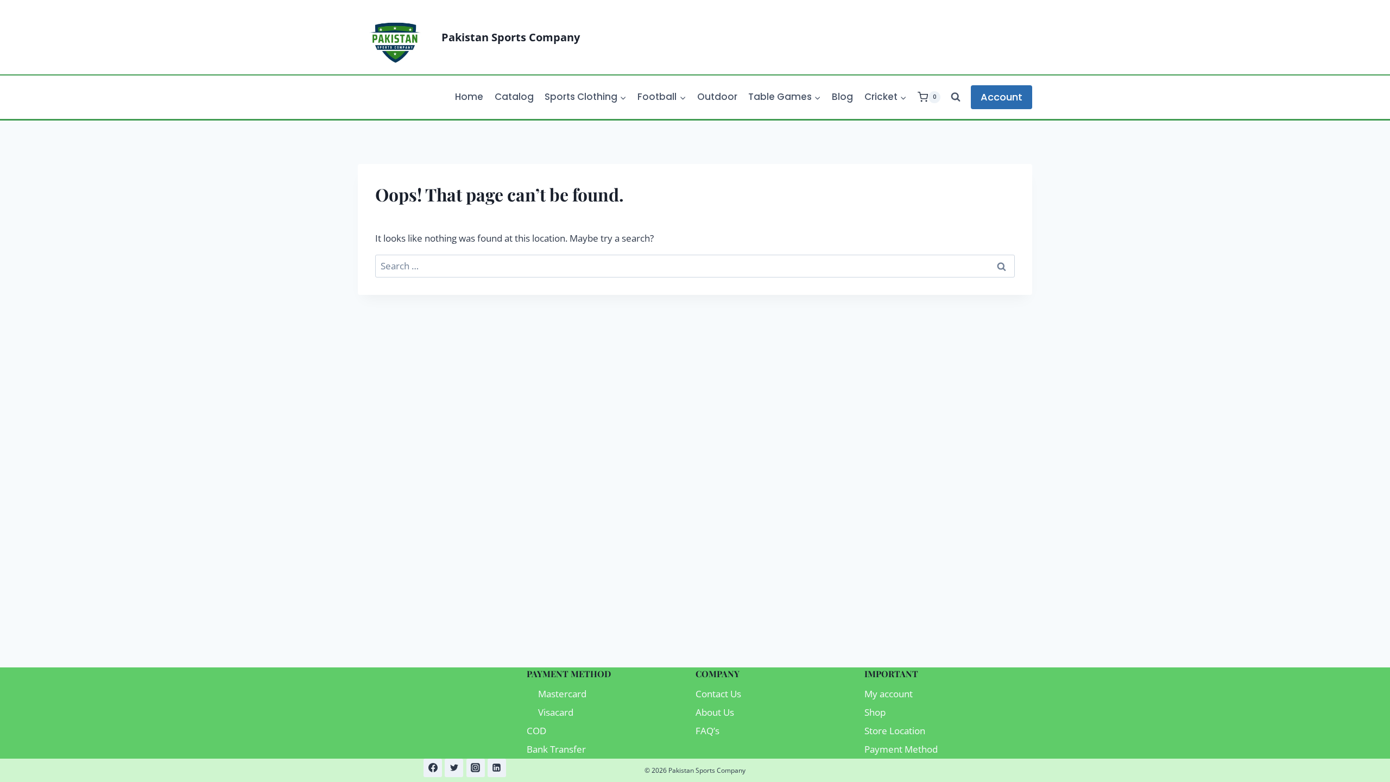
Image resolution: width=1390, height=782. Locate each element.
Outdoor (717, 96)
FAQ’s (707, 730)
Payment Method (901, 749)
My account (888, 694)
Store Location (894, 730)
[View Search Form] (955, 97)
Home (469, 96)
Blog (842, 96)
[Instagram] (475, 768)
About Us (715, 712)
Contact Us (718, 694)
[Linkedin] (497, 768)
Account (1001, 97)
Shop (875, 712)
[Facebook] (433, 768)
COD (536, 730)
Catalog (514, 96)
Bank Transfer (556, 749)
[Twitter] (454, 768)
